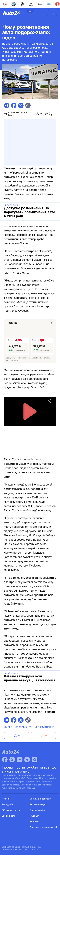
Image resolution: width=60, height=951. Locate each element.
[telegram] (6, 105)
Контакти (34, 821)
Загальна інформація (40, 798)
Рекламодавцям (38, 804)
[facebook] (13, 105)
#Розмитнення (44, 727)
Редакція (34, 816)
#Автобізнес (24, 727)
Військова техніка (11, 810)
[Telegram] (27, 759)
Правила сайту (37, 810)
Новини (6, 798)
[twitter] (21, 105)
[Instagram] (34, 759)
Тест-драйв (8, 804)
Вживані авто (9, 816)
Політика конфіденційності (43, 827)
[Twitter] (12, 759)
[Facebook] (5, 759)
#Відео (8, 727)
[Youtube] (19, 759)
